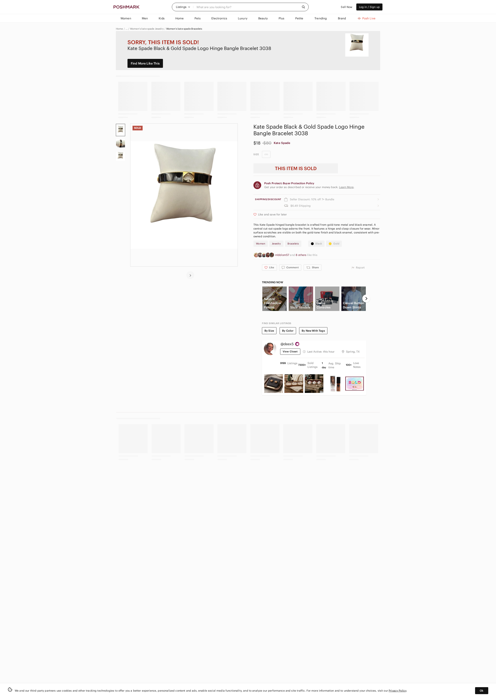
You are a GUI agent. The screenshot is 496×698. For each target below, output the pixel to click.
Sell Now (346, 7)
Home (119, 28)
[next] (190, 275)
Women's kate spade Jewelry (147, 28)
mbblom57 (282, 255)
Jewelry (276, 243)
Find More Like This (145, 63)
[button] (183, 7)
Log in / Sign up (369, 7)
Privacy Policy (397, 690)
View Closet (290, 351)
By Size (269, 330)
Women (260, 243)
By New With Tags (313, 330)
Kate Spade (282, 143)
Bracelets (293, 243)
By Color (288, 330)
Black (318, 243)
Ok (481, 690)
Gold (336, 243)
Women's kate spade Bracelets (184, 28)
